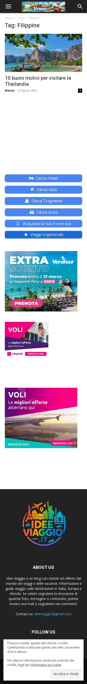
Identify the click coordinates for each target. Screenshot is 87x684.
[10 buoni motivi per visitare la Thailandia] (43, 53)
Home (9, 18)
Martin (10, 90)
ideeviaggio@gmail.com (52, 614)
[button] (8, 6)
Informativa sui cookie (46, 665)
